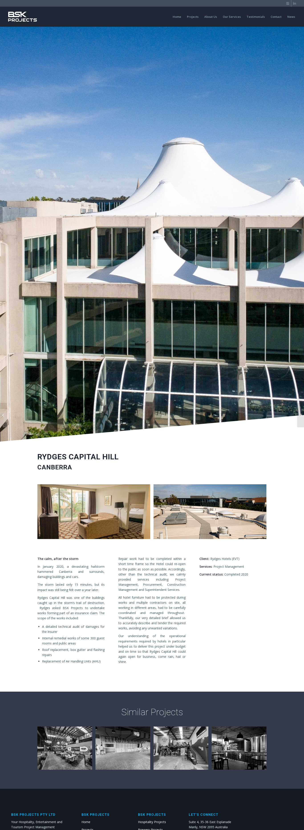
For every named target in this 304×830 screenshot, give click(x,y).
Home (85, 822)
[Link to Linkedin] (294, 3)
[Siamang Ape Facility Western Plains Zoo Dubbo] (3, 415)
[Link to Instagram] (288, 3)
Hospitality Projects (152, 822)
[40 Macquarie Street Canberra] (300, 415)
